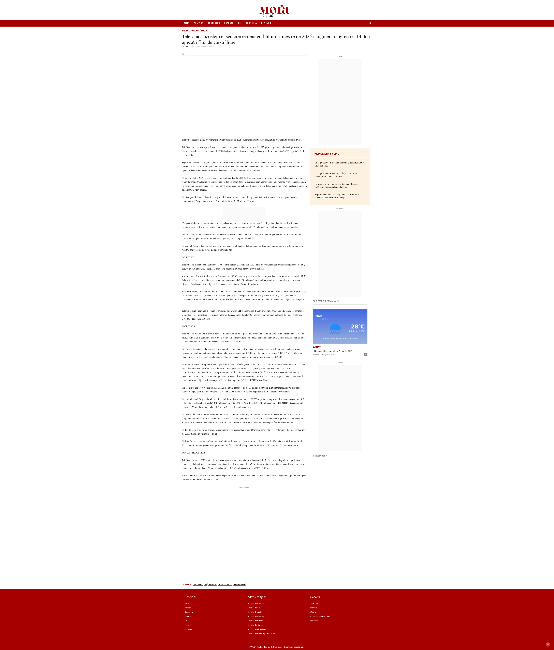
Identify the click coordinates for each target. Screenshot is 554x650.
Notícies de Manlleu (256, 616)
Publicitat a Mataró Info (320, 616)
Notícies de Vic (254, 607)
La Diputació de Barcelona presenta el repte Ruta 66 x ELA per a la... (339, 164)
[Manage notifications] (548, 644)
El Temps (266, 23)
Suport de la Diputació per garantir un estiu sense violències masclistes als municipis (337, 196)
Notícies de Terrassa (256, 625)
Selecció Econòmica (194, 30)
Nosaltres (314, 620)
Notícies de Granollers (257, 629)
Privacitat (314, 607)
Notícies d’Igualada (255, 612)
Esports (228, 23)
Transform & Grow (225, 584)
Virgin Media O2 (239, 584)
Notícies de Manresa (256, 603)
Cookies (313, 612)
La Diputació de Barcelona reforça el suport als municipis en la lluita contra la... (336, 175)
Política (198, 23)
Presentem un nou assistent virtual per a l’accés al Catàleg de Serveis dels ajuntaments (337, 185)
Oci (240, 23)
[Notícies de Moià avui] (277, 10)
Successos (214, 23)
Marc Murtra (198, 584)
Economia (251, 23)
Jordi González (190, 47)
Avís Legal (314, 603)
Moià (186, 23)
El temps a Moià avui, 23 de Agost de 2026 (332, 350)
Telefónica (213, 584)
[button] (370, 23)
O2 (206, 584)
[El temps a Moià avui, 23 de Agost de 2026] (340, 326)
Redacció (316, 355)
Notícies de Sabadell (256, 620)
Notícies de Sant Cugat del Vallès (261, 633)
